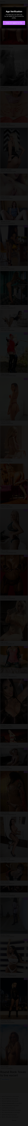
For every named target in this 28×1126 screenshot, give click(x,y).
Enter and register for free (14, 23)
